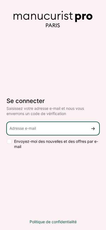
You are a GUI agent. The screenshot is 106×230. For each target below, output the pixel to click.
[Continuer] (93, 128)
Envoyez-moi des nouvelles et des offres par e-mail (56, 144)
